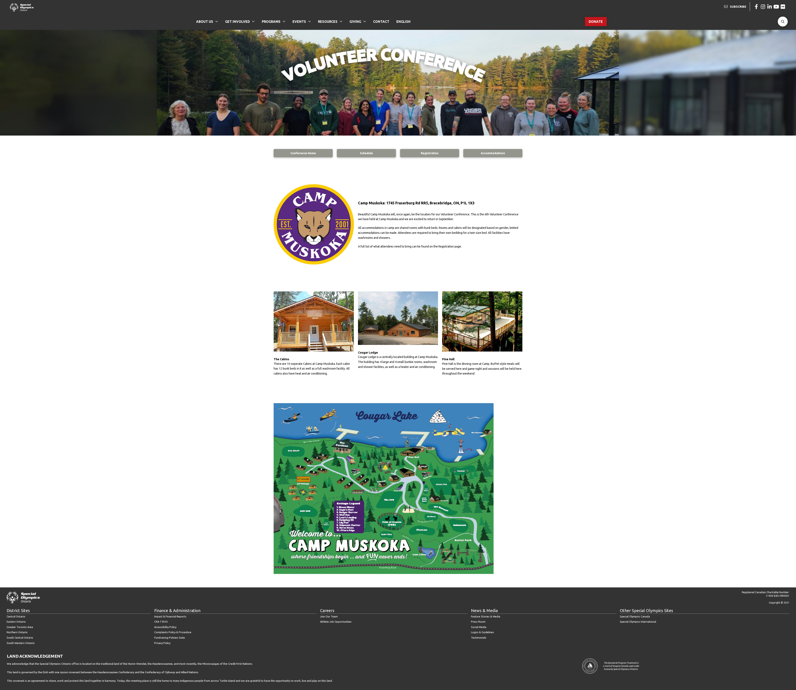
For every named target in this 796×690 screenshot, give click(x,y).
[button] (783, 22)
